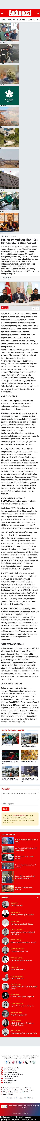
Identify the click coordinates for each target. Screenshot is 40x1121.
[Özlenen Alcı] (5, 913)
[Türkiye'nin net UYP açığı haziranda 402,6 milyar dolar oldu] (30, 771)
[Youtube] (23, 1062)
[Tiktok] (26, 1062)
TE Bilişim (25, 1113)
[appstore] (11, 1098)
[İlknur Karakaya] (5, 1004)
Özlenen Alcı (15, 912)
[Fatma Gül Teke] (5, 1014)
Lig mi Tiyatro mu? (17, 978)
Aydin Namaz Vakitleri (11, 1072)
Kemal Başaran (16, 930)
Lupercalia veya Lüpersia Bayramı (22, 1006)
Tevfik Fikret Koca (17, 949)
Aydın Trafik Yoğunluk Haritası (13, 1074)
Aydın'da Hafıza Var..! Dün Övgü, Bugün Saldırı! (24, 988)
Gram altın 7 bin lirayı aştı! (28, 761)
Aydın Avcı (14, 903)
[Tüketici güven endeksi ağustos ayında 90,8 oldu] (30, 738)
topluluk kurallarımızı (19, 815)
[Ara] (38, 13)
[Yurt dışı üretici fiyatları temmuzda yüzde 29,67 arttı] (10, 771)
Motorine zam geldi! (7, 745)
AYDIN (3, 20)
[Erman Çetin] (5, 1032)
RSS (5, 1107)
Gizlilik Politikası (8, 1094)
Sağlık (15, 1090)
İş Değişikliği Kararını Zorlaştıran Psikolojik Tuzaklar (22, 1024)
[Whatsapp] (33, 1062)
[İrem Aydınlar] (5, 1023)
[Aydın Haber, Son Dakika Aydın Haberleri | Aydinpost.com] (20, 13)
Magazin (31, 1090)
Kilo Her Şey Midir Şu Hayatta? (21, 960)
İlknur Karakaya (17, 1003)
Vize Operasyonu (16, 905)
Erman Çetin (15, 1031)
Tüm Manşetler (8, 1078)
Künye (19, 1092)
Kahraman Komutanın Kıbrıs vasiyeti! (23, 942)
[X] (9, 1062)
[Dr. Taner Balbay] (5, 977)
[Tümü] (37, 898)
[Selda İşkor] (5, 995)
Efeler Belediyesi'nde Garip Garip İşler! (24, 1033)
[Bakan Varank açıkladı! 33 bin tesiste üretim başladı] (20, 294)
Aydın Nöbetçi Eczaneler (11, 1068)
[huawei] (30, 1098)
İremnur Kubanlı (17, 958)
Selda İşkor (15, 994)
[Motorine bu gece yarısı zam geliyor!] (10, 755)
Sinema (12, 1092)
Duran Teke (15, 921)
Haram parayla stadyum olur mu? (22, 915)
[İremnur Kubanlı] (5, 959)
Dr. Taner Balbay (17, 976)
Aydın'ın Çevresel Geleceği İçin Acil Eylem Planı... (23, 933)
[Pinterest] (13, 1062)
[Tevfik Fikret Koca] (5, 950)
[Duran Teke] (5, 923)
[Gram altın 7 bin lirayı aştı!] (30, 755)
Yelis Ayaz (14, 967)
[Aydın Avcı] (5, 904)
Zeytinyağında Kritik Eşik (19, 951)
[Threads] (30, 1062)
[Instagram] (16, 1062)
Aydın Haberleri (8, 1088)
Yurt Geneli (19, 1088)
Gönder (5, 809)
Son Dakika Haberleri (10, 1080)
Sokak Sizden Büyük (18, 969)
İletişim (26, 1092)
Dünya (5, 1092)
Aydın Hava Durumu (10, 1070)
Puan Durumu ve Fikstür (11, 1076)
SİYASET (31, 20)
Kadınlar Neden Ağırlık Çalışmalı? (22, 997)
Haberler (4, 236)
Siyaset (27, 1088)
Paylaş (6, 308)
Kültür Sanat (7, 1090)
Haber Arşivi (7, 1082)
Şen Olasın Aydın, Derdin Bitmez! (22, 924)
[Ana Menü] (2, 13)
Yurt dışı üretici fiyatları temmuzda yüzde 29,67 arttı (10, 778)
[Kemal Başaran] (5, 932)
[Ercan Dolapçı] (5, 941)
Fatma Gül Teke (16, 1012)
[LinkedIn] (20, 1062)
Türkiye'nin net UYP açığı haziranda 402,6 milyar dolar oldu (29, 779)
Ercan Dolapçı (16, 940)
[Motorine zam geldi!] (10, 738)
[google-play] (20, 1098)
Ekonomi (13, 236)
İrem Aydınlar (16, 1020)
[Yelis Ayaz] (5, 968)
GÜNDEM (11, 20)
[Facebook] (6, 1062)
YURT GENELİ (21, 20)
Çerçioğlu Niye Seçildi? (19, 1015)
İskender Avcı (16, 984)
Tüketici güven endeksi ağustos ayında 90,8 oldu (28, 745)
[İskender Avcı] (5, 986)
